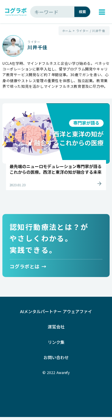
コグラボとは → (28, 266)
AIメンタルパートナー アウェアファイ (56, 311)
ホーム (67, 31)
